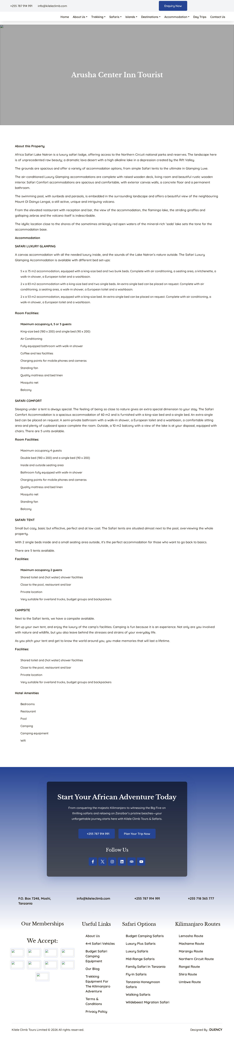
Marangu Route (191, 951)
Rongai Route (189, 966)
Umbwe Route (190, 982)
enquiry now (173, 6)
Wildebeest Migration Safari (147, 1002)
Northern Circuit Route (196, 959)
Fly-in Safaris (136, 974)
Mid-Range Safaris (140, 959)
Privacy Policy (96, 1011)
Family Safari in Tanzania (145, 966)
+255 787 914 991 (21, 6)
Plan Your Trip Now (137, 834)
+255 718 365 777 (201, 898)
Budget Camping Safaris (145, 936)
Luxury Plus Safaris (141, 943)
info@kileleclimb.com (52, 6)
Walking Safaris (138, 994)
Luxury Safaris (137, 951)
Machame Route (191, 943)
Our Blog (92, 969)
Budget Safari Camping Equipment (96, 956)
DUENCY (215, 1029)
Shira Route (188, 974)
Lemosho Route (191, 936)
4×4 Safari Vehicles (100, 943)
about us (93, 936)
